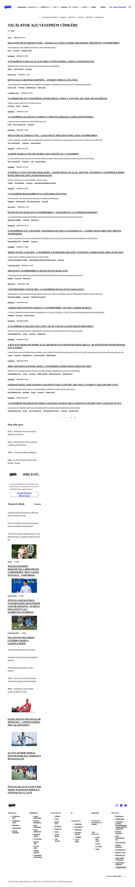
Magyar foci (12, 813)
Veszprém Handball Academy (18, 260)
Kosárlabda (79, 827)
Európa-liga (38, 839)
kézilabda (11, 201)
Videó (97, 849)
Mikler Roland (42, 374)
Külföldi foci (34, 813)
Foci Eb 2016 (36, 847)
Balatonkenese (31, 87)
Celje (32, 161)
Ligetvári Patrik (39, 355)
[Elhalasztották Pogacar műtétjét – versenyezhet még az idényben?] (24, 712)
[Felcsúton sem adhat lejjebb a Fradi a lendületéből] (24, 629)
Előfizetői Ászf (120, 855)
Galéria (93, 7)
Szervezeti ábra (120, 842)
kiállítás (10, 278)
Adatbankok (21, 7)
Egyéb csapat (77, 840)
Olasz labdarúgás (37, 826)
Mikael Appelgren (55, 374)
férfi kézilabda (19, 183)
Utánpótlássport (99, 17)
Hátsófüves (15, 825)
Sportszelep (95, 813)
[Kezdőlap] (8, 7)
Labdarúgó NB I (13, 93)
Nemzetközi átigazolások (38, 856)
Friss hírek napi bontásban (49, 17)
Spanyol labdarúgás (37, 821)
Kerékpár (58, 826)
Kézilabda (11, 56)
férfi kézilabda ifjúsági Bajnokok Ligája (42, 260)
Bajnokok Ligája (37, 835)
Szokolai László (26, 50)
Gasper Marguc (35, 143)
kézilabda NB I (68, 374)
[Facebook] (121, 805)
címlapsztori (41, 334)
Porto (9, 124)
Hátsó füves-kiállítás (14, 220)
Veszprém (16, 50)
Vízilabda (78, 837)
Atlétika (57, 816)
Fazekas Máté (50, 392)
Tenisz (10, 562)
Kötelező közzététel (118, 832)
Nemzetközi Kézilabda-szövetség (45, 183)
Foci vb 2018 (36, 842)
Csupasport (81, 17)
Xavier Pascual (18, 69)
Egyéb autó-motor (97, 839)
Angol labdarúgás (37, 817)
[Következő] (71, 418)
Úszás (10, 37)
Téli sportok (57, 840)
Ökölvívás (58, 829)
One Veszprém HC (19, 124)
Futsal (18, 106)
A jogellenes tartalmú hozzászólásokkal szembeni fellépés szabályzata (121, 825)
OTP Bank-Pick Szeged (51, 411)
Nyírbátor (11, 106)
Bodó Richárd (51, 355)
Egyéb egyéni (12, 596)
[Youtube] (125, 805)
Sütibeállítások (121, 867)
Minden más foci (36, 851)
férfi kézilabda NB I (14, 241)
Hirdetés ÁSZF (120, 852)
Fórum (97, 843)
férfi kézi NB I (73, 411)
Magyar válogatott (15, 831)
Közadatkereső (120, 850)
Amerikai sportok (78, 833)
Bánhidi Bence (27, 355)
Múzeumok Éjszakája (38, 297)
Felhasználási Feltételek (119, 863)
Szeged (25, 334)
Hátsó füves (89, 17)
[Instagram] (117, 805)
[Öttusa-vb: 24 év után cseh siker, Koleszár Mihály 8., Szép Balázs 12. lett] (24, 779)
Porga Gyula (12, 87)
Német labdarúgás (37, 830)
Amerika (64, 7)
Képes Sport (71, 17)
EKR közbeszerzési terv (119, 838)
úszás (9, 50)
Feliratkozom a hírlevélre (24, 494)
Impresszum (119, 816)
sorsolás (10, 183)
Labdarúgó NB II (14, 265)
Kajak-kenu (57, 822)
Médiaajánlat (119, 819)
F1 (70, 7)
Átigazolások (16, 828)
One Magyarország (33, 201)
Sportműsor (62, 17)
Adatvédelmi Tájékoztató (119, 859)
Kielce (10, 69)
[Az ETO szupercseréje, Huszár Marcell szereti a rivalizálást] (24, 745)
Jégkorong (78, 829)
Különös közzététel (118, 846)
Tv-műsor (98, 846)
